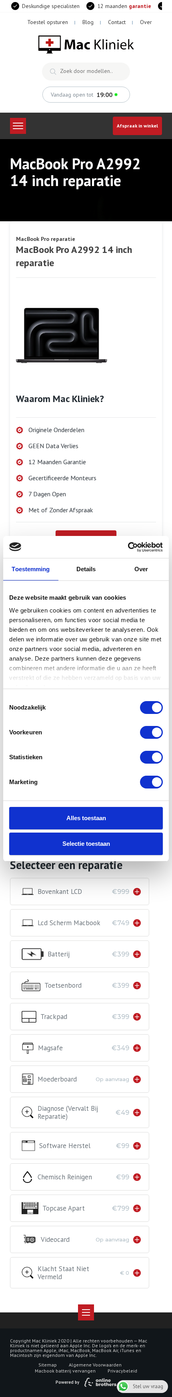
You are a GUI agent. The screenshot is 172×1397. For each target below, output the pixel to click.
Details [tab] (86, 569)
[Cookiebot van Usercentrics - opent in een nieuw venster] (128, 547)
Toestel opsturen (47, 22)
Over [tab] (141, 569)
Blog (88, 22)
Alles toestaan (86, 818)
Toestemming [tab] (31, 569)
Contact (117, 22)
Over (146, 22)
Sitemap (47, 1365)
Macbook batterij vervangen (65, 1371)
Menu (18, 126)
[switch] (151, 732)
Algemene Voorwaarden (95, 1365)
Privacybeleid (122, 1371)
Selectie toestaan (86, 843)
